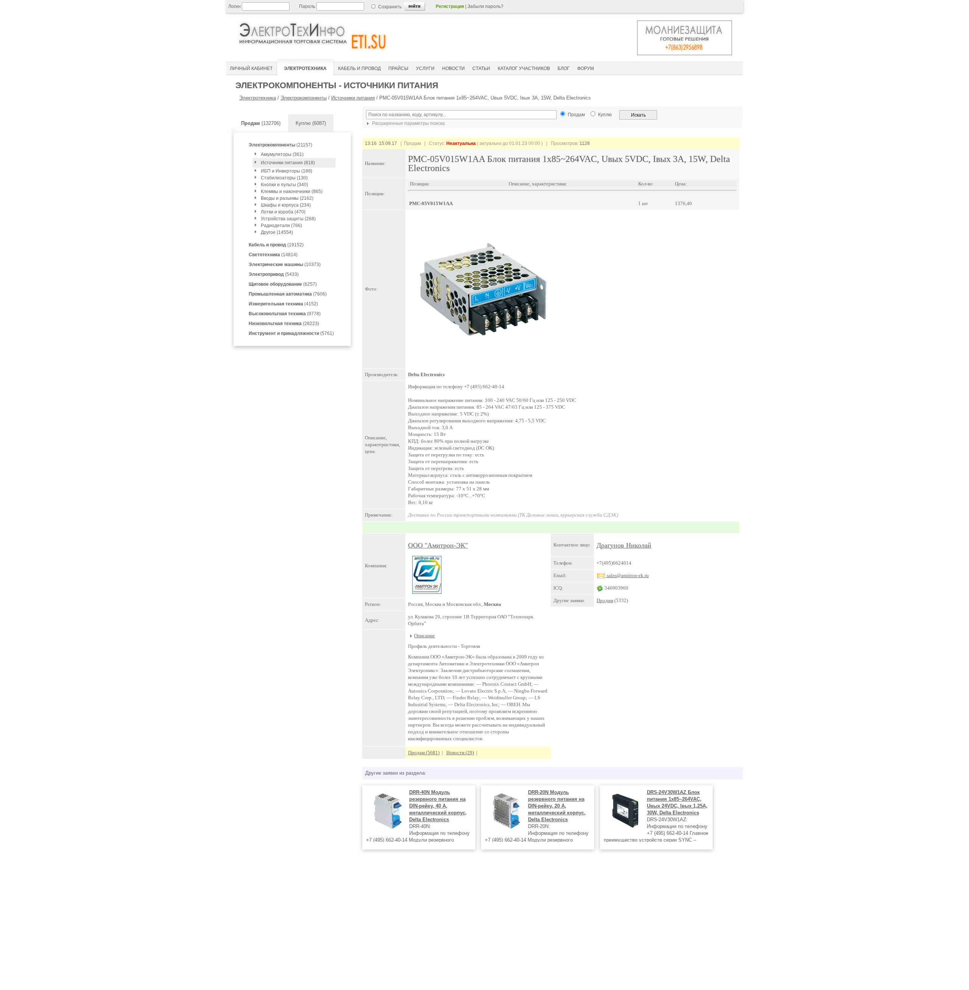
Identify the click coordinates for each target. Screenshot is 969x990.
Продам (605, 600)
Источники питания (353, 98)
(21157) (280, 145)
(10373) (285, 264)
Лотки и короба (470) (283, 212)
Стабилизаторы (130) (284, 178)
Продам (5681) (423, 752)
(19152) (276, 245)
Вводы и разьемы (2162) (287, 198)
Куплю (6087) (311, 123)
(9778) (285, 313)
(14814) (273, 254)
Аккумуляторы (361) (282, 154)
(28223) (284, 323)
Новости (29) (460, 752)
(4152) (283, 304)
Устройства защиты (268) (288, 218)
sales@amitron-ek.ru (627, 575)
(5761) (291, 333)
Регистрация (450, 6)
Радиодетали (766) (281, 225)
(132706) (260, 123)
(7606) (288, 294)
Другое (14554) (277, 232)
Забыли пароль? (485, 6)
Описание (424, 635)
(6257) (283, 284)
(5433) (274, 274)
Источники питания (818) (288, 162)
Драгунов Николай (624, 545)
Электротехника (257, 98)
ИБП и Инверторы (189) (286, 171)
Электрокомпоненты (303, 98)
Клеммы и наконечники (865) (291, 191)
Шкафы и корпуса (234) (286, 205)
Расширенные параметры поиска (408, 123)
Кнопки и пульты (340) (284, 184)
